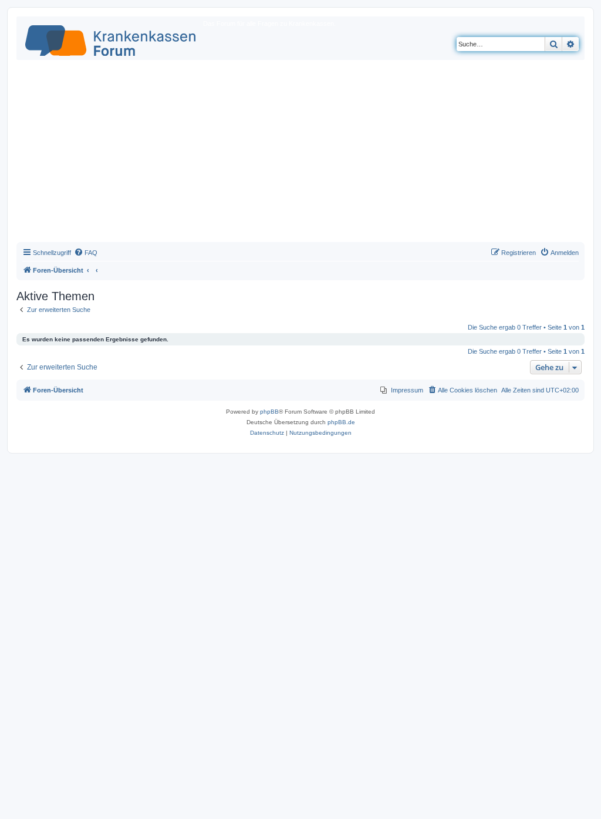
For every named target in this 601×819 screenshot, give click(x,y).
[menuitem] (85, 253)
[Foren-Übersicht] (111, 38)
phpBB (269, 411)
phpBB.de (341, 422)
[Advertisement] (300, 154)
